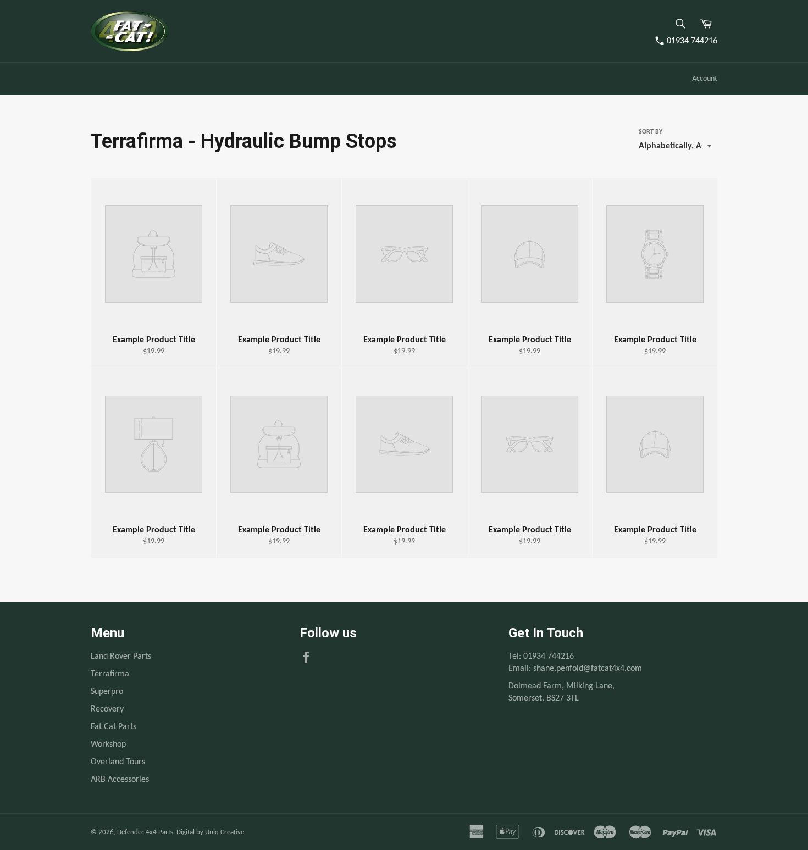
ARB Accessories (120, 779)
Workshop (108, 744)
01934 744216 (692, 41)
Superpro (107, 691)
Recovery (107, 709)
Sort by (650, 132)
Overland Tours (118, 762)
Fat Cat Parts (113, 727)
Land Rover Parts (121, 656)
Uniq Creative (224, 832)
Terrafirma (110, 674)
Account (704, 79)
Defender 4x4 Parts (145, 832)
